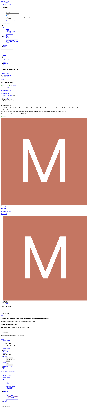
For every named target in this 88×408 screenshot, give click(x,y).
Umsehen (5, 27)
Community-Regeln (10, 31)
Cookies (5, 368)
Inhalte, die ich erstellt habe (12, 41)
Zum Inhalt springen (5, 1)
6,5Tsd (7, 303)
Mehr (7, 35)
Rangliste (5, 45)
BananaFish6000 (7, 75)
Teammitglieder (9, 32)
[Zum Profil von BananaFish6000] (5, 73)
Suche (7, 42)
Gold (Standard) (10, 364)
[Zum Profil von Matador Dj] (44, 204)
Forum (7, 29)
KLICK (2, 315)
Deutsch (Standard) (10, 359)
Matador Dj (4, 214)
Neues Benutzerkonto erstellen (7, 329)
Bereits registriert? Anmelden (9, 4)
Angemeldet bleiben (10, 17)
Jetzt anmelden (4, 338)
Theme (4, 362)
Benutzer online (9, 34)
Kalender (8, 30)
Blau (7, 363)
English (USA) (9, 357)
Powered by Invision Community (8, 371)
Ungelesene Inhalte (10, 40)
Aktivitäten (5, 36)
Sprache (5, 356)
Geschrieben (6, 90)
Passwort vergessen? (10, 20)
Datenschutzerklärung (8, 366)
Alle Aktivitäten (9, 37)
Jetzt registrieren (6, 23)
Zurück (7, 382)
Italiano (8, 360)
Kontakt (5, 367)
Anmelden (9, 18)
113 (7, 98)
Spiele (8, 76)
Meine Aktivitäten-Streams (12, 39)
